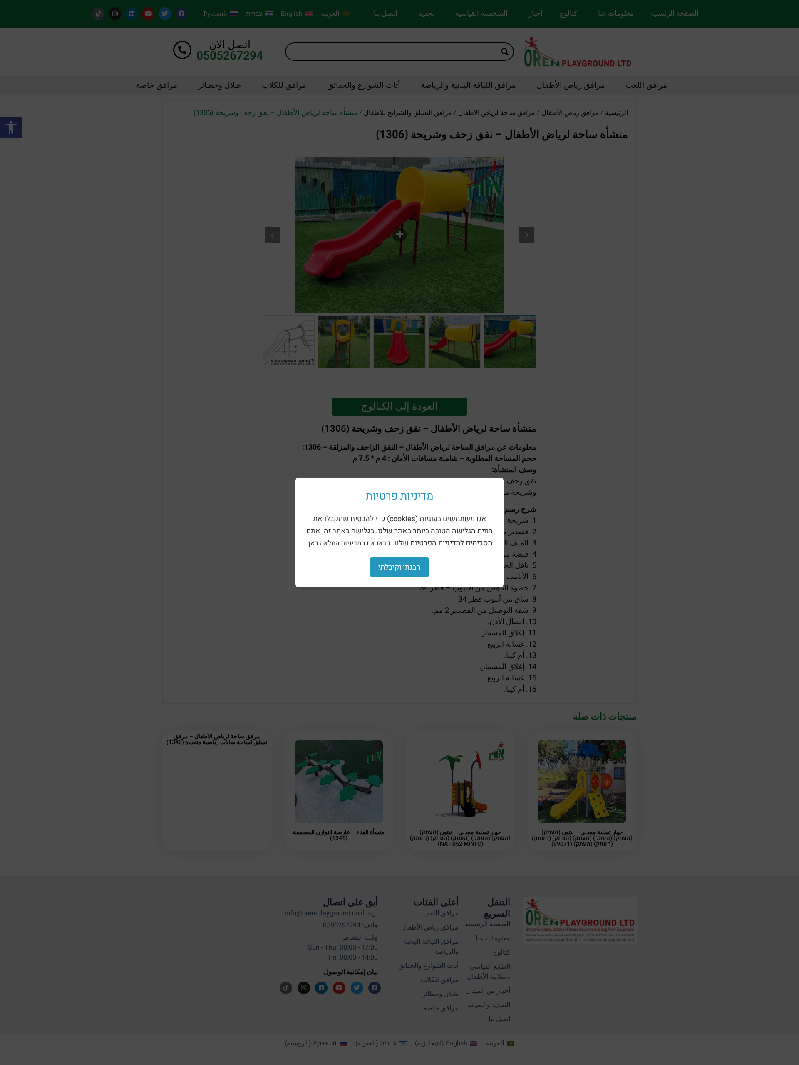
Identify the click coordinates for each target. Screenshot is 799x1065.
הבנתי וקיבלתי (399, 567)
